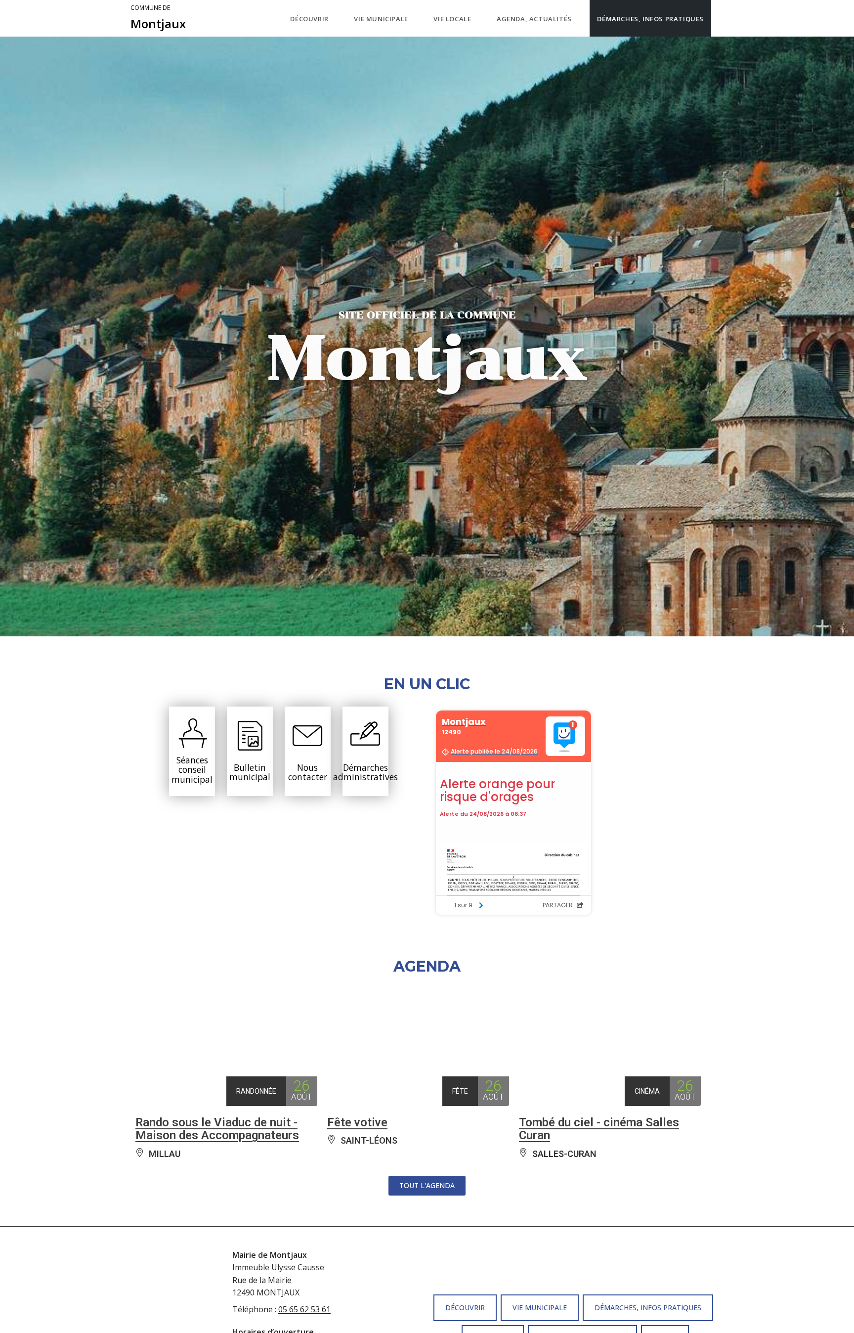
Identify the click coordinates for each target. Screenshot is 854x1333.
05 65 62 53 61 (304, 1309)
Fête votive (357, 1122)
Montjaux (158, 17)
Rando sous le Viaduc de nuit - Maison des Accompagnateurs (217, 1128)
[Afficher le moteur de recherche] (721, 18)
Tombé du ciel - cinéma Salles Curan (599, 1128)
